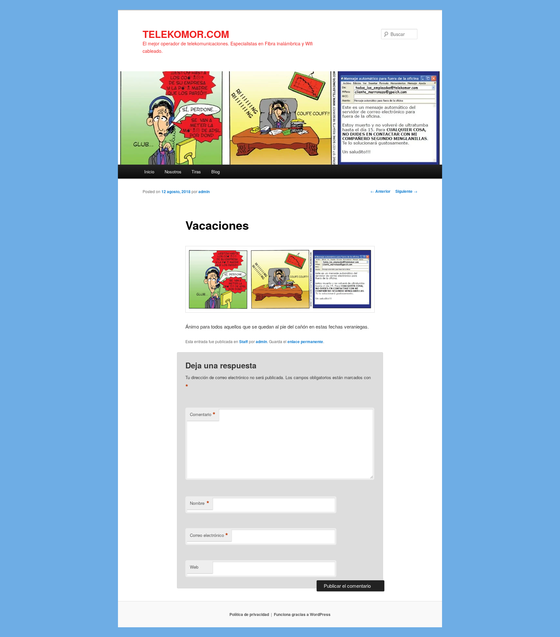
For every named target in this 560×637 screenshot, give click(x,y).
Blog (215, 171)
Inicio (149, 171)
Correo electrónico (209, 535)
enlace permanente (305, 341)
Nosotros (173, 171)
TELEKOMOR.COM (186, 34)
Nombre (199, 503)
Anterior (380, 191)
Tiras (196, 171)
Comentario (203, 414)
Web (194, 567)
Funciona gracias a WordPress (302, 614)
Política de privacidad (249, 614)
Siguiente (406, 191)
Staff (243, 341)
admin (204, 191)
